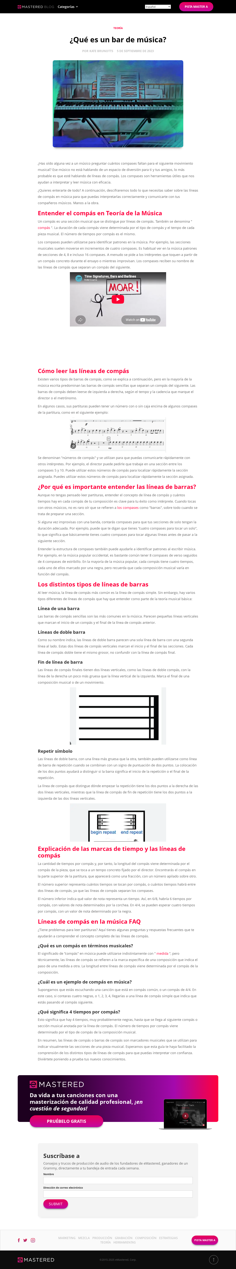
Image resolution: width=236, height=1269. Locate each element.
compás (44, 227)
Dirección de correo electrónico (63, 1187)
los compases (128, 507)
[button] (68, 6)
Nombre (48, 1174)
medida (162, 953)
